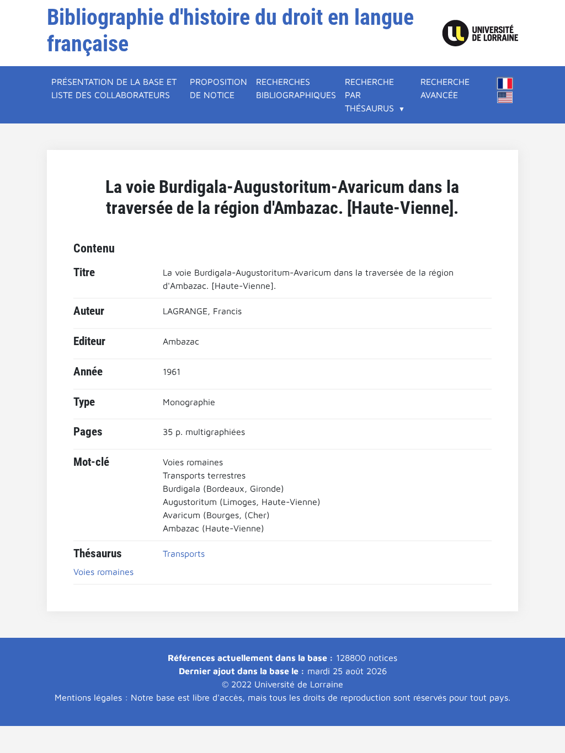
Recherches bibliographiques (296, 88)
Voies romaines (103, 572)
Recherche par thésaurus (369, 95)
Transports (184, 553)
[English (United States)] (505, 97)
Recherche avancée (445, 88)
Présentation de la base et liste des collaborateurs (114, 88)
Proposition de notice (218, 88)
